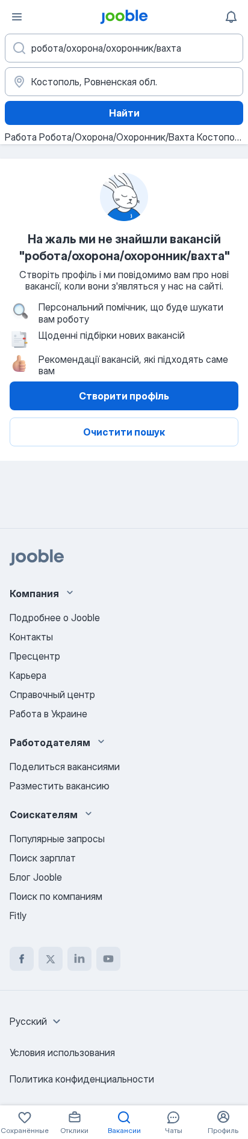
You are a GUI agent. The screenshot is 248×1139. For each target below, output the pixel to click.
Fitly (18, 916)
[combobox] (37, 1021)
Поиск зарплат (43, 858)
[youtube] (108, 959)
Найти (124, 113)
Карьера (28, 675)
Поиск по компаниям (56, 896)
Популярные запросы (57, 839)
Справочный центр (52, 694)
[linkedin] (79, 959)
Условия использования (62, 1052)
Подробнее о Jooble (55, 618)
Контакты (31, 637)
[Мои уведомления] (231, 17)
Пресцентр (35, 656)
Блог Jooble (36, 877)
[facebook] (22, 959)
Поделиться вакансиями (65, 767)
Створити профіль (124, 396)
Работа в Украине (48, 714)
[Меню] (17, 17)
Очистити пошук (124, 432)
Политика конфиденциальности (82, 1079)
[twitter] (51, 959)
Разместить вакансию (60, 786)
